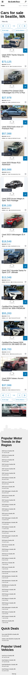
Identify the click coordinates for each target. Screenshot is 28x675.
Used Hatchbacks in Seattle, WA (9, 665)
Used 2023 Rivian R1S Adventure (11, 163)
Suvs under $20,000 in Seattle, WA (10, 635)
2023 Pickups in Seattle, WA (8, 590)
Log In (20, 5)
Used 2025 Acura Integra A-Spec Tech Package (13, 199)
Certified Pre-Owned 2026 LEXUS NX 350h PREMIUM (13, 307)
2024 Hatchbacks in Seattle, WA (9, 572)
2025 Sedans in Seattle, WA (8, 505)
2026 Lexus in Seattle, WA (8, 568)
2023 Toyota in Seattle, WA (8, 500)
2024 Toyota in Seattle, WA (8, 465)
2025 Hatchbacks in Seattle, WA (9, 577)
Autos (2, 5)
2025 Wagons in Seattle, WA (9, 599)
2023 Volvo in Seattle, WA (8, 545)
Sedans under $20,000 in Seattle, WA (11, 639)
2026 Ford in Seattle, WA (8, 621)
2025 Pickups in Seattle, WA (8, 594)
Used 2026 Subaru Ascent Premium (12, 379)
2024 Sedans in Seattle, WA (8, 478)
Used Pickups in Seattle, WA (8, 669)
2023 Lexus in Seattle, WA (8, 487)
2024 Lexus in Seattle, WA (8, 496)
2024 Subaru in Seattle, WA (8, 532)
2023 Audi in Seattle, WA (8, 541)
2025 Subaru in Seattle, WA (8, 509)
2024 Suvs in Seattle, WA (8, 456)
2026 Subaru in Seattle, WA (8, 612)
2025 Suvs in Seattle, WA (8, 451)
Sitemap (14, 673)
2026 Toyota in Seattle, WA (8, 474)
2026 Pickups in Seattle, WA (8, 603)
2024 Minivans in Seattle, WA (9, 586)
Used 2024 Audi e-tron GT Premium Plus (12, 128)
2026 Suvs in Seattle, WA (8, 483)
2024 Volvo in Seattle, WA (8, 563)
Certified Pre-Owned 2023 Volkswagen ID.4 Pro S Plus (13, 92)
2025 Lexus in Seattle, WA (8, 514)
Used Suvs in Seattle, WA (8, 656)
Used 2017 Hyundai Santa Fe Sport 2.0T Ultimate (14, 271)
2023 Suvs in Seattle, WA (8, 460)
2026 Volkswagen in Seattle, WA (10, 608)
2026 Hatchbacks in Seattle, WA (9, 581)
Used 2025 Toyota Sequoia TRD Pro (13, 56)
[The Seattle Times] (14, 2)
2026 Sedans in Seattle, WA (8, 559)
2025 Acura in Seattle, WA (8, 554)
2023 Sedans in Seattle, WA (8, 527)
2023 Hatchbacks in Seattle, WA (9, 523)
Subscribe (25, 5)
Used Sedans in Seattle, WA (8, 660)
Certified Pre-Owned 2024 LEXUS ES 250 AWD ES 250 (14, 343)
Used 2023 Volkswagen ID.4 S (13, 235)
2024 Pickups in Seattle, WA (8, 550)
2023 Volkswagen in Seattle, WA (10, 518)
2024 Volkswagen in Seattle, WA (10, 536)
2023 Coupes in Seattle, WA (8, 617)
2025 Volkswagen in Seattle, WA (10, 492)
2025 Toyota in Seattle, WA (8, 469)
